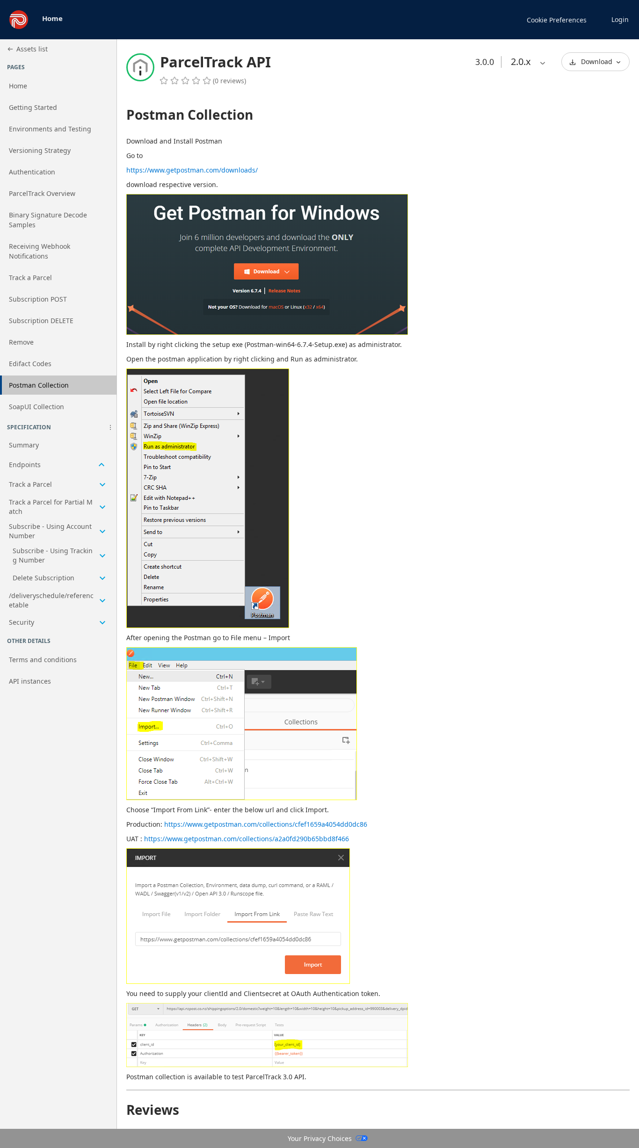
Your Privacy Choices (320, 1138)
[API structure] (58, 534)
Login (620, 19)
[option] (521, 62)
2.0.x (521, 61)
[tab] (52, 20)
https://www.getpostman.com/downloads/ (192, 170)
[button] (110, 427)
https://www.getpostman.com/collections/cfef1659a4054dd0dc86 (265, 824)
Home (52, 18)
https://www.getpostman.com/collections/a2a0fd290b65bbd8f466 (246, 838)
